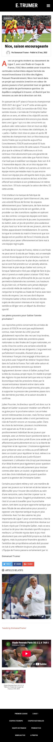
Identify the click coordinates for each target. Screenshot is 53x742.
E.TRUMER (27, 5)
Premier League (21, 714)
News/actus (8, 18)
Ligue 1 (35, 714)
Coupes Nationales (36, 721)
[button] (13, 681)
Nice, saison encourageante (26, 46)
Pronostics (36, 728)
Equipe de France (19, 728)
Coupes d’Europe (16, 721)
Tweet (8, 564)
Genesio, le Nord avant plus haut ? (27, 615)
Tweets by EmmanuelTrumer (14, 628)
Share (18, 564)
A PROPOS (34, 735)
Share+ (30, 564)
